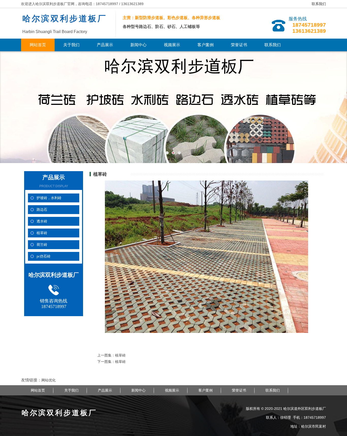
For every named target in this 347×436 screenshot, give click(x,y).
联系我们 (319, 4)
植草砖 (42, 233)
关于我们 (71, 45)
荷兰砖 (42, 245)
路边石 (42, 210)
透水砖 (42, 221)
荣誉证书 (239, 45)
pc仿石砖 (44, 256)
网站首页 (38, 45)
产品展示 (105, 45)
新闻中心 (138, 45)
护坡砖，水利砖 (49, 198)
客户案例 (205, 45)
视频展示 (172, 45)
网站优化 (48, 380)
